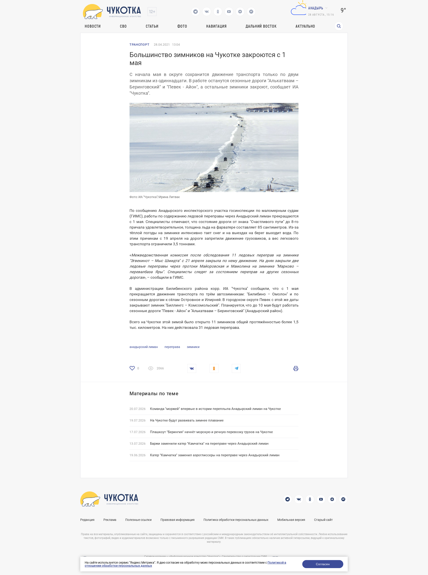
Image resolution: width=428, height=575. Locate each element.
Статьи (152, 26)
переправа (172, 347)
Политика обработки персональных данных (236, 519)
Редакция (87, 519)
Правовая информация (177, 519)
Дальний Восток (261, 26)
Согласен (323, 564)
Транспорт (139, 44)
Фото (182, 26)
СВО (123, 26)
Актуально (305, 26)
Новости (93, 26)
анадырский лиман (144, 347)
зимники (193, 347)
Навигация (216, 26)
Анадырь (315, 8)
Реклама (109, 519)
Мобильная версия (291, 519)
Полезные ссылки (138, 519)
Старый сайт (323, 519)
